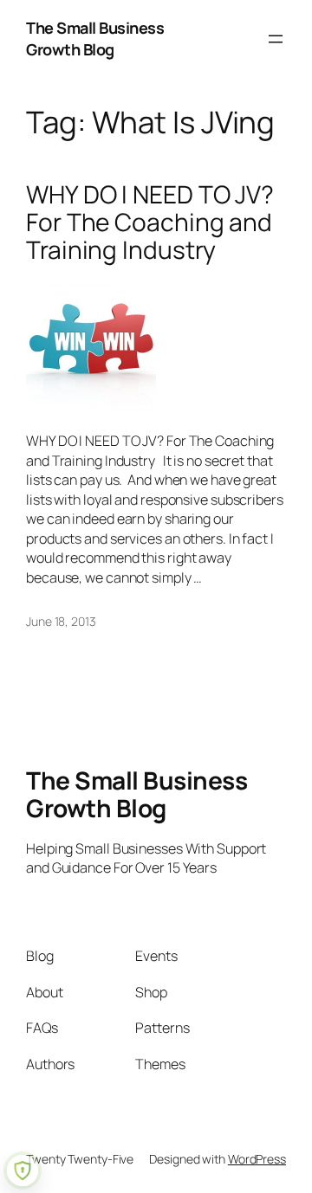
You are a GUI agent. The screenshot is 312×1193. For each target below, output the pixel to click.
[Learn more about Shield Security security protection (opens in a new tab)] (22, 1170)
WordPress (257, 1159)
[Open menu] (275, 39)
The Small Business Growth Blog (95, 38)
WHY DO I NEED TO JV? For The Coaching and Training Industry (150, 222)
